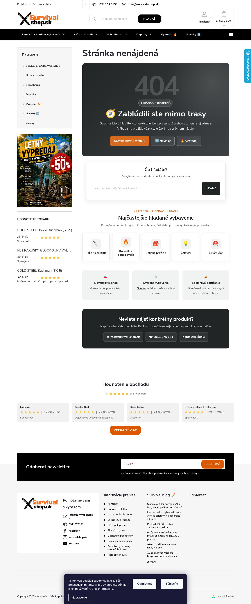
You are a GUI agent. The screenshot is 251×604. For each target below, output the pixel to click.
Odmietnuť (144, 584)
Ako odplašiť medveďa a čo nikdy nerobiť (162, 546)
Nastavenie (79, 598)
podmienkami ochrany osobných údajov (177, 473)
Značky (30, 123)
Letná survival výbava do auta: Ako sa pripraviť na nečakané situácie (164, 516)
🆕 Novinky (163, 141)
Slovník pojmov (116, 530)
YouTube (74, 543)
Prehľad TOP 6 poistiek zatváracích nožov (160, 525)
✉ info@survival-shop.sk (123, 337)
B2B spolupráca (116, 525)
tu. (113, 589)
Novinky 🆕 (32, 113)
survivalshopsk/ (78, 537)
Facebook (74, 531)
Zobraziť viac (125, 430)
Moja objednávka (117, 555)
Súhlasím (172, 584)
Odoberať (213, 464)
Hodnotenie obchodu (125, 384)
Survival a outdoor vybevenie (43, 66)
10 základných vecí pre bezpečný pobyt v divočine (162, 554)
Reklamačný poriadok (119, 541)
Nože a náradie (35, 75)
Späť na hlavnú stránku (129, 141)
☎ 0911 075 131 (161, 337)
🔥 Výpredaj (189, 141)
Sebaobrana (33, 85)
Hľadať (149, 19)
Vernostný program (118, 520)
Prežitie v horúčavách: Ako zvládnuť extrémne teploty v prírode (163, 536)
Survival (141, 288)
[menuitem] (43, 34)
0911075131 (76, 524)
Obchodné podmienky (120, 535)
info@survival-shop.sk (81, 516)
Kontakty (22, 4)
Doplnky (31, 94)
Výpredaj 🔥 (33, 104)
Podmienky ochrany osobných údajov (118, 548)
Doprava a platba (42, 4)
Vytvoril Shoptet (225, 596)
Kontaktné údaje (193, 337)
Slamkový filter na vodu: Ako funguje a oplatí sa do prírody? (164, 505)
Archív (151, 562)
